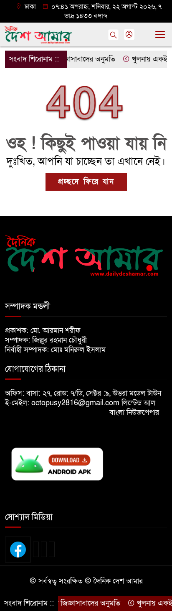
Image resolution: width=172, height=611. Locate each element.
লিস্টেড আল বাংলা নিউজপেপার (137, 407)
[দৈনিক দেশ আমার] (86, 256)
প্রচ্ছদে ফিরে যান (86, 182)
